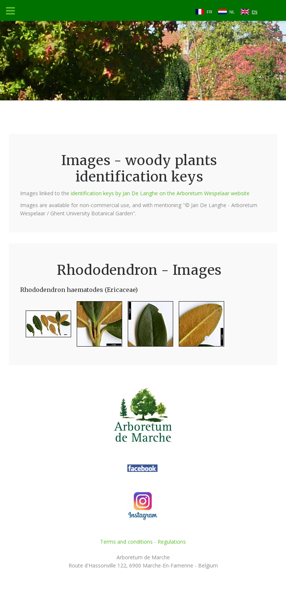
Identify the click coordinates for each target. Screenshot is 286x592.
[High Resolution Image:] (45, 327)
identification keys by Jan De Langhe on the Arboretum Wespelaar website (160, 193)
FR (209, 12)
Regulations (172, 541)
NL (232, 12)
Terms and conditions (126, 541)
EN (254, 12)
